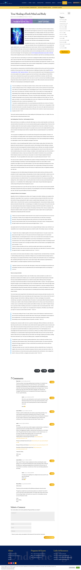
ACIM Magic (62, 21)
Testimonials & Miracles (64, 44)
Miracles (61, 38)
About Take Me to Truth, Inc (14, 555)
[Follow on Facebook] (13, 563)
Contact (59, 2)
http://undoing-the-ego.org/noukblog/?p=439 (38, 445)
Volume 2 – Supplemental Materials (61, 559)
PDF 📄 (44, 370)
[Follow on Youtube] (9, 563)
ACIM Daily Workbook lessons (44, 7)
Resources (48, 2)
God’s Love (62, 32)
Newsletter (40, 2)
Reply (52, 382)
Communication (62, 28)
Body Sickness (24, 16)
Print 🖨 (37, 370)
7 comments (30, 16)
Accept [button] (78, 567)
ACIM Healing (62, 19)
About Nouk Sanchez (12, 553)
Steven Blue (18, 483)
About (53, 2)
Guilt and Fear (62, 34)
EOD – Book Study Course (36, 557)
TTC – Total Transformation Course (38, 553)
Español (70, 2)
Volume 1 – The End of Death (60, 553)
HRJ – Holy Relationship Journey (37, 555)
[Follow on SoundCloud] (15, 563)
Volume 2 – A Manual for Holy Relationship (63, 557)
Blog (34, 2)
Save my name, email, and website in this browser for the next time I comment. (28, 534)
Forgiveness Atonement (64, 30)
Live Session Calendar (57, 7)
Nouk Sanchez (14, 16)
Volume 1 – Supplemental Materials (61, 555)
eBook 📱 (51, 370)
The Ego (61, 46)
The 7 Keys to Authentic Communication (28, 7)
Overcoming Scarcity (63, 40)
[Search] (69, 13)
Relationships (62, 42)
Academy (24, 2)
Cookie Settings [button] (72, 567)
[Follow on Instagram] (11, 563)
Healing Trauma (62, 36)
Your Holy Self (62, 47)
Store (30, 2)
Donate (65, 2)
